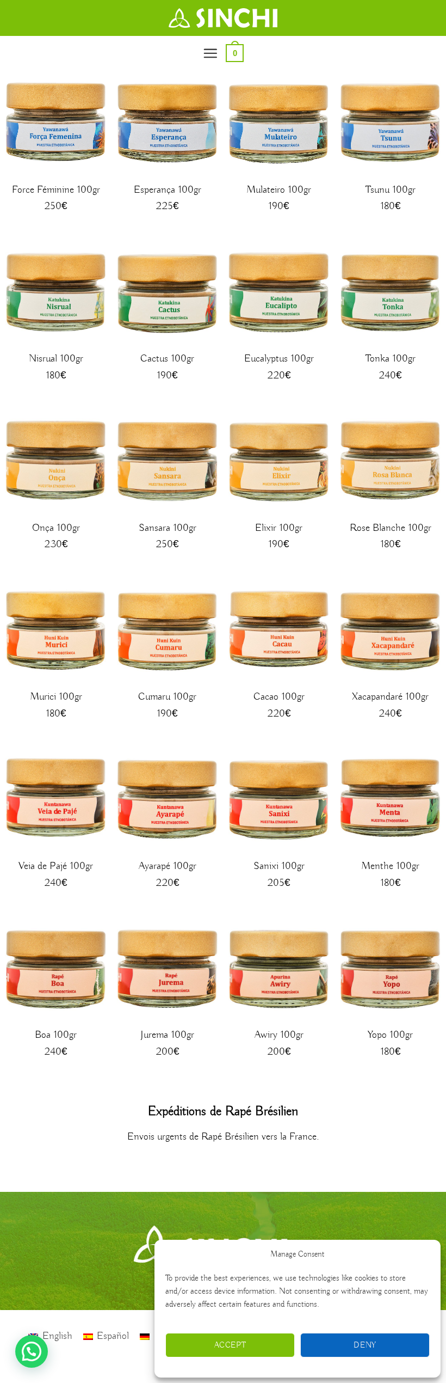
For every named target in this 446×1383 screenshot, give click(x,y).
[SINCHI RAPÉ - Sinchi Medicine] (223, 18)
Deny (365, 1345)
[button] (210, 53)
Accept (230, 1345)
